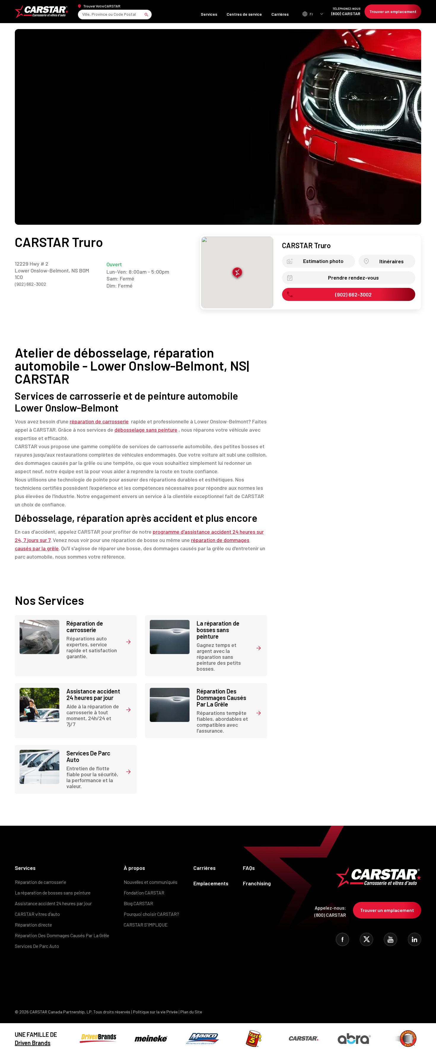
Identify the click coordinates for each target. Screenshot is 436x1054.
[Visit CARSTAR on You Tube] (390, 939)
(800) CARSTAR (345, 11)
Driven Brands (32, 1042)
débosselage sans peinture (145, 429)
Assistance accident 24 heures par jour (53, 903)
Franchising (257, 883)
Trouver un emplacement (392, 11)
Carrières (280, 14)
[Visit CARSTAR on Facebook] (342, 939)
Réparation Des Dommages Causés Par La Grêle (62, 935)
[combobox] (82, 14)
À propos (134, 868)
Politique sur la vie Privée (155, 1011)
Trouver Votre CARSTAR (101, 6)
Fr (311, 14)
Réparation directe (33, 924)
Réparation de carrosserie (40, 882)
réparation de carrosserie (99, 421)
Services (209, 14)
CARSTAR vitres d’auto (37, 914)
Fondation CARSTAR (144, 892)
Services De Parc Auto (37, 946)
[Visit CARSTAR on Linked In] (414, 939)
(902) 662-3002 (30, 284)
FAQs (249, 868)
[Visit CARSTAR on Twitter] (366, 939)
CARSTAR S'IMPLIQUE (146, 924)
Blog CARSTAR (138, 903)
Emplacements (210, 883)
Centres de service (244, 14)
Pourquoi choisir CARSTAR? (151, 914)
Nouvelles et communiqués (150, 882)
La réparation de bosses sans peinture (52, 892)
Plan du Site (191, 1011)
